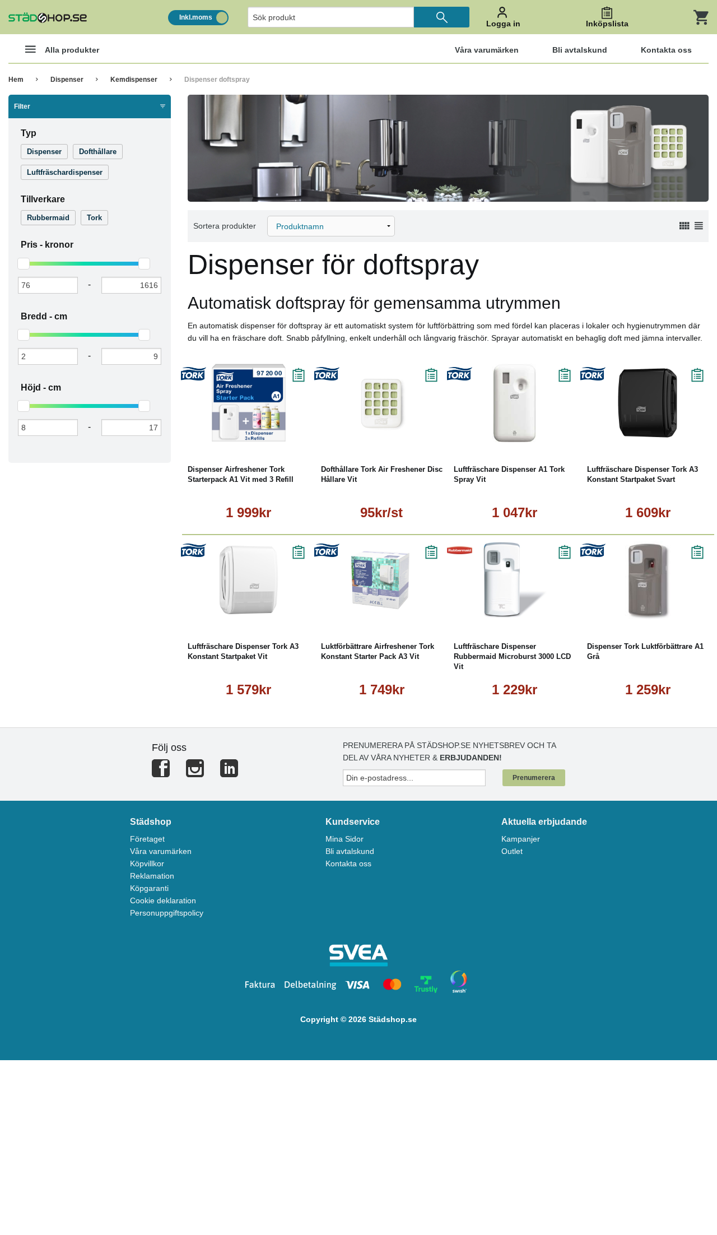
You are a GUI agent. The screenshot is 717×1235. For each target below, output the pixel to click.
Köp (218, 434)
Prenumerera (534, 778)
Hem (16, 79)
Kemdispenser (133, 79)
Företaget (147, 838)
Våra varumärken (161, 851)
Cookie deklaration (163, 900)
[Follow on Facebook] (161, 773)
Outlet (512, 851)
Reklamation (152, 875)
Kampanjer (520, 838)
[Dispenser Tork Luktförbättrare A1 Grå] (648, 580)
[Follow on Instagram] (195, 773)
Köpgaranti (149, 888)
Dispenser (66, 79)
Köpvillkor (147, 863)
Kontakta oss (348, 863)
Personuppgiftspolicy (166, 912)
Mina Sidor (344, 838)
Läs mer (282, 434)
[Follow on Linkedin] (229, 773)
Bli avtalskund (349, 851)
